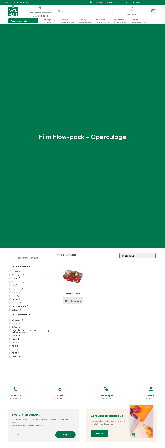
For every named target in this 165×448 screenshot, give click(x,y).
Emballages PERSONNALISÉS (67, 21)
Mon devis (131, 14)
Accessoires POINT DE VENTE (102, 21)
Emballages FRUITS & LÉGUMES (138, 21)
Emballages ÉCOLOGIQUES (85, 21)
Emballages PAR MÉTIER (48, 21)
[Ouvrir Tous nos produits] (33, 20)
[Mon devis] (131, 9)
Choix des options (73, 301)
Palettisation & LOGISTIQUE (120, 21)
